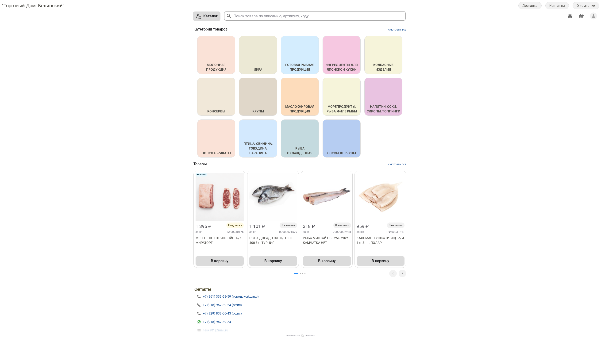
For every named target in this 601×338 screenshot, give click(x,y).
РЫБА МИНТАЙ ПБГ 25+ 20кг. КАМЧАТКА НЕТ (326, 240)
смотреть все (397, 29)
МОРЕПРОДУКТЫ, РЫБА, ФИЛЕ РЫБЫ (342, 109)
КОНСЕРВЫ (216, 111)
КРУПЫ (258, 111)
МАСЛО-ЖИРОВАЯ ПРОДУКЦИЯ (300, 109)
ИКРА (258, 69)
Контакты (557, 6)
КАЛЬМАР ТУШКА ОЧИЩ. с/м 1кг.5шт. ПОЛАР (381, 240)
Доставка (530, 6)
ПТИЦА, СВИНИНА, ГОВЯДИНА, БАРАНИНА (258, 148)
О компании (586, 6)
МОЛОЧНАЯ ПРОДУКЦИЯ (216, 67)
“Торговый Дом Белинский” (33, 5)
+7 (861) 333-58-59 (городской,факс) (231, 296)
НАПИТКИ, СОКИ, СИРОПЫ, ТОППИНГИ (383, 109)
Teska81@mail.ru (215, 330)
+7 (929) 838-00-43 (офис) (222, 313)
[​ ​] (402, 273)
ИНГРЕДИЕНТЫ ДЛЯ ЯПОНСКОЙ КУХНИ (341, 67)
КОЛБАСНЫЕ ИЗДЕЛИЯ (383, 67)
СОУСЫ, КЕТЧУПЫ (341, 153)
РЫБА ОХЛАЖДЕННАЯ (299, 150)
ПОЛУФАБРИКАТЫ (216, 153)
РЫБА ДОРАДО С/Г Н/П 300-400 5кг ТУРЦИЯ (271, 240)
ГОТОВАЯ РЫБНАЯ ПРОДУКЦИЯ (300, 67)
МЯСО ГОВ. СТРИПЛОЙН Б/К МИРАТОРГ (219, 240)
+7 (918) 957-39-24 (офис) (222, 305)
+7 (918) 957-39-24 (217, 322)
